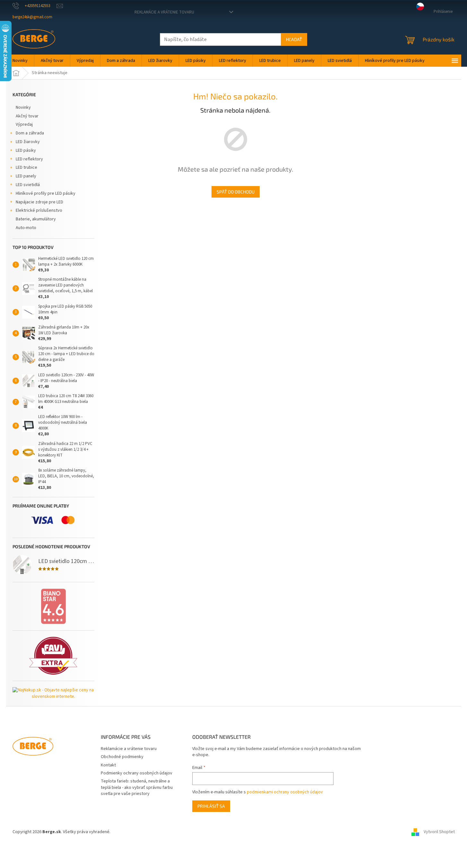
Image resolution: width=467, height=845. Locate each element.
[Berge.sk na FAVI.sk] (53, 656)
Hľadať (294, 39)
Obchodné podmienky (122, 757)
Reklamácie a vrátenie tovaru (164, 12)
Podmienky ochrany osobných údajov (136, 773)
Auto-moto (26, 228)
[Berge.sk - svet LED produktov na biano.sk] (53, 606)
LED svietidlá (28, 185)
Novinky (23, 107)
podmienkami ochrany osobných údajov (285, 792)
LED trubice (26, 167)
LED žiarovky (28, 142)
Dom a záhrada (30, 133)
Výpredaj (24, 124)
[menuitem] (20, 61)
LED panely (26, 176)
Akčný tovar (27, 116)
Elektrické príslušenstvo (39, 210)
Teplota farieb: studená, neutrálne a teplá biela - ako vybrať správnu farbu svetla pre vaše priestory (137, 787)
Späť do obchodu (236, 191)
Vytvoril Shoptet (439, 832)
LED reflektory (29, 159)
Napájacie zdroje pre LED (39, 202)
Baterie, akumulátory (36, 219)
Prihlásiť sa (211, 806)
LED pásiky (26, 150)
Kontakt (108, 765)
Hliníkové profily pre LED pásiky (45, 193)
